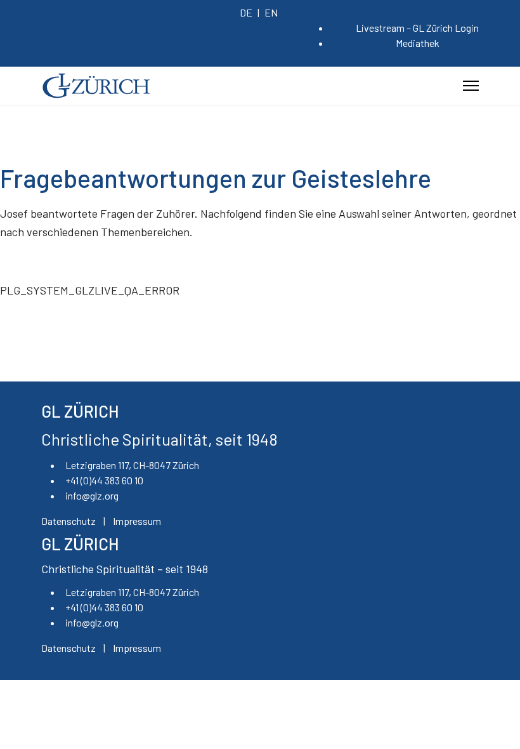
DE (246, 12)
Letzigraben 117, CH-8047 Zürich (132, 465)
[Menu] (471, 86)
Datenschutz (68, 521)
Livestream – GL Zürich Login (417, 28)
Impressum (137, 521)
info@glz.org (92, 495)
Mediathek (417, 43)
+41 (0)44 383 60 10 (104, 480)
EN (271, 12)
